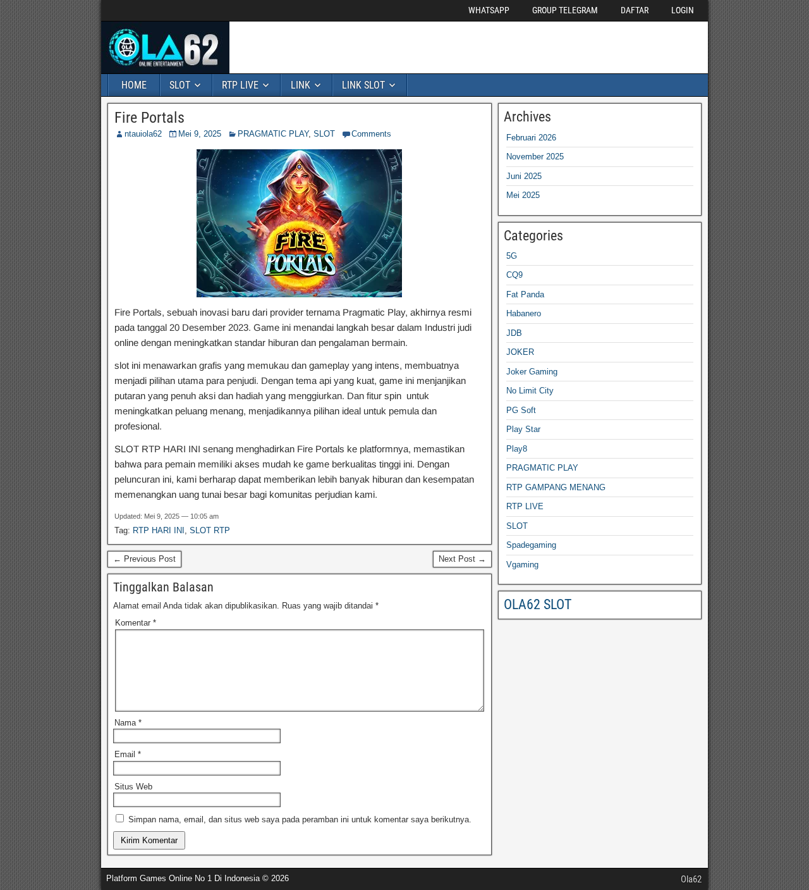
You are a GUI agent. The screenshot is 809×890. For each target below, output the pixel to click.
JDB (514, 333)
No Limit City (530, 390)
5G (511, 256)
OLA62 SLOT (537, 604)
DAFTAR (634, 10)
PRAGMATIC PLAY (273, 134)
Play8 (516, 449)
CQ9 (514, 275)
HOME (134, 85)
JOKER (520, 352)
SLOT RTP (210, 530)
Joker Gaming (531, 371)
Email (127, 754)
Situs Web (133, 786)
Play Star (523, 429)
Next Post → (462, 559)
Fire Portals (149, 118)
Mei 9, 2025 (199, 134)
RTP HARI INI (159, 530)
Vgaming (522, 564)
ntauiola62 (143, 134)
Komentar (135, 622)
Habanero (523, 313)
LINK (300, 85)
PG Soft (521, 410)
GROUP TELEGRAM (565, 10)
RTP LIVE (240, 85)
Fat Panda (525, 294)
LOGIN (682, 10)
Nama (128, 722)
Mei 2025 (523, 195)
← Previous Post (144, 559)
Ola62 (691, 879)
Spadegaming (531, 545)
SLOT (179, 85)
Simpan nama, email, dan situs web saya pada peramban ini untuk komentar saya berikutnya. (299, 819)
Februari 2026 (531, 137)
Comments (371, 134)
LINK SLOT (363, 85)
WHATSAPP (488, 10)
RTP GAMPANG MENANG (555, 487)
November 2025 (535, 156)
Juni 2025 (524, 176)
